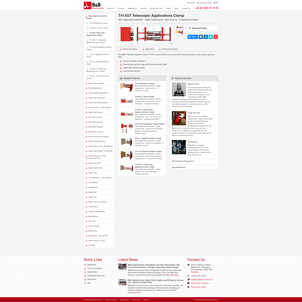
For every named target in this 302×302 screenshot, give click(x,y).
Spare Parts (91, 279)
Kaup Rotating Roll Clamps (98, 136)
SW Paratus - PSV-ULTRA (98, 235)
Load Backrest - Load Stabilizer (100, 177)
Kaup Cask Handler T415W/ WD (100, 151)
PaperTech (92, 197)
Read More (174, 275)
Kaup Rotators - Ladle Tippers (99, 107)
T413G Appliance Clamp (98, 23)
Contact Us (186, 8)
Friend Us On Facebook (200, 283)
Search (192, 2)
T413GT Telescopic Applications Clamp (95, 34)
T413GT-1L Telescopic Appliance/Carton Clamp (96, 41)
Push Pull (91, 221)
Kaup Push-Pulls (94, 163)
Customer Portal (205, 2)
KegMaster (92, 192)
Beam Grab (92, 231)
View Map (194, 272)
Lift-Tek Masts (93, 226)
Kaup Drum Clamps (95, 131)
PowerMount (93, 206)
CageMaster (93, 187)
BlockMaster (93, 216)
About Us (110, 8)
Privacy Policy (124, 300)
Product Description (130, 49)
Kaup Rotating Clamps (96, 141)
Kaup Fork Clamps (95, 112)
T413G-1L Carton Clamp (98, 28)
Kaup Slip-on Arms (95, 117)
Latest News (128, 259)
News (176, 8)
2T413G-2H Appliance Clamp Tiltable (98, 48)
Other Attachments (95, 168)
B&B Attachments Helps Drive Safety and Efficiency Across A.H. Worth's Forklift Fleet (155, 281)
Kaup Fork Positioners (96, 97)
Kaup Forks (92, 172)
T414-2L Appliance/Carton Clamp (97, 62)
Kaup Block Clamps (95, 127)
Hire (88, 283)
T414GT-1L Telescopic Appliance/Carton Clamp (96, 70)
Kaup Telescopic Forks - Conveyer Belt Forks (96, 157)
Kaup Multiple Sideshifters (98, 93)
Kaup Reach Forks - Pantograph (100, 146)
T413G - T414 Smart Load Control (97, 77)
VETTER (91, 245)
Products (121, 8)
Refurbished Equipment (96, 275)
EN (217, 2)
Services (143, 8)
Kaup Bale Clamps (95, 122)
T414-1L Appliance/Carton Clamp (97, 55)
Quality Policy (92, 272)
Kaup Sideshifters (95, 88)
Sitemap (146, 300)
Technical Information (170, 49)
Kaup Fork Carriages (96, 83)
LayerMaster (93, 182)
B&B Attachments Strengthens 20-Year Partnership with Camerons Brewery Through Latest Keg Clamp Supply (154, 266)
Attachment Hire (156, 8)
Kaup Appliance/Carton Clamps (96, 17)
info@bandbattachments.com (202, 279)
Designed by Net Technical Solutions (206, 300)
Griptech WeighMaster (96, 211)
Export (168, 8)
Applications (132, 8)
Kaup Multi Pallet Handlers (98, 102)
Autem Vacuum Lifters (96, 240)
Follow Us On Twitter (198, 287)
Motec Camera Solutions (97, 202)
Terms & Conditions (94, 268)
